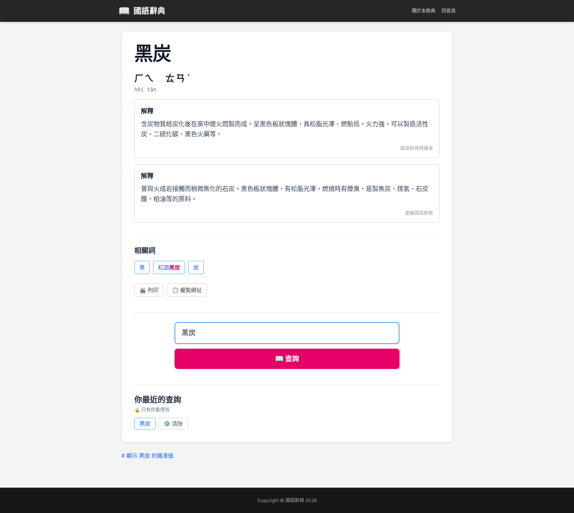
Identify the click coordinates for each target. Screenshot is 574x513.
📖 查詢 (287, 358)
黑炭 (144, 423)
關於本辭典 (423, 11)
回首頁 (449, 11)
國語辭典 (142, 10)
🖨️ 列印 (149, 290)
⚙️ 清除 (173, 423)
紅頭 (169, 267)
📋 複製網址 (187, 290)
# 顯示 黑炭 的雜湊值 (147, 455)
